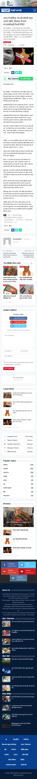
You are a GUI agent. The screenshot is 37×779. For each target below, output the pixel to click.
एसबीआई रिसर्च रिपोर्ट (28, 219)
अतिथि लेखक (24, 749)
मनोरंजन (13, 749)
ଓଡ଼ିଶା (15, 754)
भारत (16, 222)
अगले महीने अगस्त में (19, 219)
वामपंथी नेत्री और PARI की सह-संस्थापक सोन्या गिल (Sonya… (18, 524)
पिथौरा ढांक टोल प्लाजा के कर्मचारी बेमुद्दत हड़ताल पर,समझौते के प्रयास (28, 255)
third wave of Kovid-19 (9, 219)
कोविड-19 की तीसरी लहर (8, 222)
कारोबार (6, 754)
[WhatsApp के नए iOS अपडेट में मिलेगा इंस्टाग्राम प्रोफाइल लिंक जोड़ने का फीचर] (6, 726)
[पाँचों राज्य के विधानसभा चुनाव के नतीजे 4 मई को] (27, 289)
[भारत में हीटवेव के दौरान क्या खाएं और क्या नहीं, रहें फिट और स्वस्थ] (6, 688)
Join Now (27, 79)
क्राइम (4, 480)
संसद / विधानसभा (26, 744)
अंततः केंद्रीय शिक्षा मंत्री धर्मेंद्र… (20, 539)
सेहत (9, 42)
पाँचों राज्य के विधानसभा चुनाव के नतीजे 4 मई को (23, 621)
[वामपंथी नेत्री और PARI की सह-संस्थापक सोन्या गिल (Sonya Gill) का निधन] (10, 271)
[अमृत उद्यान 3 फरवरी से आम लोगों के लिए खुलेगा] (6, 661)
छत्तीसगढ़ (5, 464)
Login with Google (19, 322)
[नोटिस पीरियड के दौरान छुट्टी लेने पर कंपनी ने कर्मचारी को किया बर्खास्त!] (6, 717)
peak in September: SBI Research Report (13, 217)
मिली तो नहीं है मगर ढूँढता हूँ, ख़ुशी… (21, 530)
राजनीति (5, 476)
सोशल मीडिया (12, 760)
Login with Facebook (20, 318)
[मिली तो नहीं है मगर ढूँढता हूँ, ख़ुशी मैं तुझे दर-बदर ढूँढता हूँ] (7, 404)
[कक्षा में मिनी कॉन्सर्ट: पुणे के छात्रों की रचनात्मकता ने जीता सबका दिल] (6, 699)
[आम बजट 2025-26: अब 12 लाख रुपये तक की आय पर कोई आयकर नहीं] (6, 642)
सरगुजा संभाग (6, 495)
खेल (4, 484)
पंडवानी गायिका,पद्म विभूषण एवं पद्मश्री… (22, 548)
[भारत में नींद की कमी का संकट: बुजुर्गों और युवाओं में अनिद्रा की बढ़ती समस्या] (6, 670)
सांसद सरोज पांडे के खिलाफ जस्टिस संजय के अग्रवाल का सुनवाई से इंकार (10, 255)
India (9, 215)
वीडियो (22, 760)
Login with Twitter (19, 326)
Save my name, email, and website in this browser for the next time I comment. (19, 363)
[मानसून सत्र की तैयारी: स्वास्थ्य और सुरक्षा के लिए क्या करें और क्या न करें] (6, 679)
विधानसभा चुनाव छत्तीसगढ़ (9, 744)
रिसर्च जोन (24, 765)
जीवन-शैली (25, 754)
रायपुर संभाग (6, 472)
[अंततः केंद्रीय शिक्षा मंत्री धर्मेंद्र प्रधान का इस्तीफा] (27, 271)
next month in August (17, 215)
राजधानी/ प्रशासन (7, 488)
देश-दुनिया (5, 42)
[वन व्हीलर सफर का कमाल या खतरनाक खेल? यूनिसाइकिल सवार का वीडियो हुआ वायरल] (6, 708)
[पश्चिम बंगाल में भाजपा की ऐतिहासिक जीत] (10, 289)
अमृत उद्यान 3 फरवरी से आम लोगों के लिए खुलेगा (22, 659)
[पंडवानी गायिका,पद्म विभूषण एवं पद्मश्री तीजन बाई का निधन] (7, 422)
